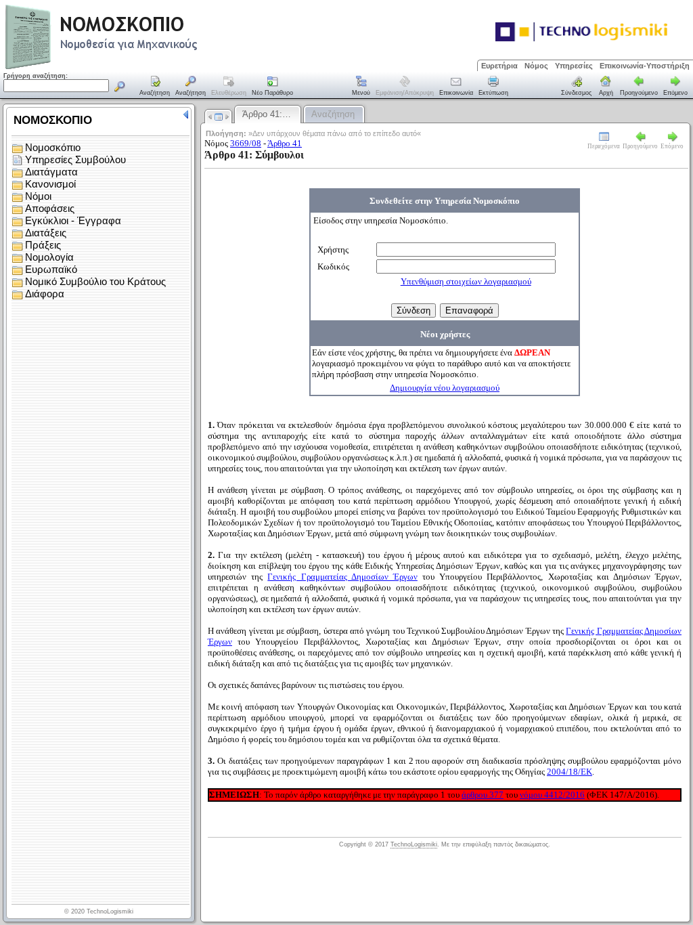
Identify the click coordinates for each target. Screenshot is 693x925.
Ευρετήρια (499, 66)
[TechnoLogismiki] (154, 67)
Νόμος (536, 66)
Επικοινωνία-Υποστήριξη (645, 66)
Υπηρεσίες (574, 66)
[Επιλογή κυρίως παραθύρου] (155, 86)
